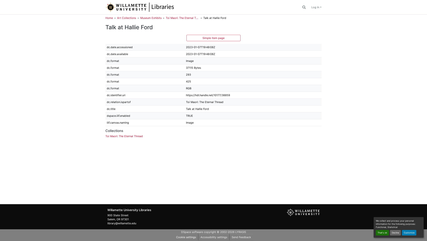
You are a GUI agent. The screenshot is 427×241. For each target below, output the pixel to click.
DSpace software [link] (192, 232)
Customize (409, 232)
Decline (395, 232)
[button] (150, 7)
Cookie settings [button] (186, 237)
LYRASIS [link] (240, 232)
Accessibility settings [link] (213, 237)
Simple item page (213, 38)
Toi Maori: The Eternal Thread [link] (182, 18)
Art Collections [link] (126, 18)
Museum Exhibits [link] (151, 18)
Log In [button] (315, 7)
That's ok (382, 232)
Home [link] (109, 18)
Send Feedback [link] (241, 237)
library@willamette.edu (121, 223)
